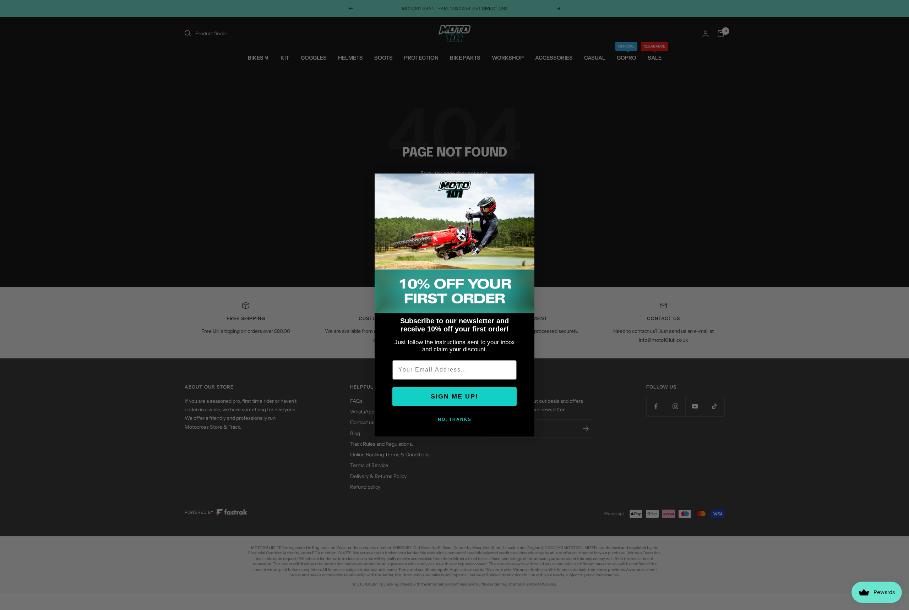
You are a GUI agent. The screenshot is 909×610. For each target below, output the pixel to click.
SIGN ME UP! (454, 396)
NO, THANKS (455, 419)
